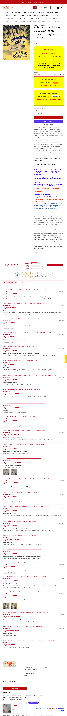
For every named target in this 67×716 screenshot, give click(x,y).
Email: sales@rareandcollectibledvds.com (14, 697)
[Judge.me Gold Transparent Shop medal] (30, 275)
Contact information (50, 715)
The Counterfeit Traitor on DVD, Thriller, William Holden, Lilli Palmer (26, 444)
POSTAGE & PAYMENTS (29, 673)
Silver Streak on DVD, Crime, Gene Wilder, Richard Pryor (22, 360)
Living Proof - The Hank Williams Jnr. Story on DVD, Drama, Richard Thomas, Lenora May (31, 375)
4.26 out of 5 (15, 264)
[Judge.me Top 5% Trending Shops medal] (50, 275)
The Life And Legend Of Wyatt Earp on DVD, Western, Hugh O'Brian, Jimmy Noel (28, 592)
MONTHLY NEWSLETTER (29, 667)
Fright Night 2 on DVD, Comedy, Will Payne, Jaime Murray (22, 492)
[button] (55, 7)
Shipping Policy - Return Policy (51, 664)
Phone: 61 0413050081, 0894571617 (12, 699)
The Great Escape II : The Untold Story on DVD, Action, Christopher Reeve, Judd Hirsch (31, 478)
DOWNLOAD (55, 96)
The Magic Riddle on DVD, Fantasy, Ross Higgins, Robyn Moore (24, 549)
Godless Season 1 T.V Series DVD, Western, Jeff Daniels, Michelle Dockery (27, 303)
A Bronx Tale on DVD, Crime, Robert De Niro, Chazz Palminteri (24, 458)
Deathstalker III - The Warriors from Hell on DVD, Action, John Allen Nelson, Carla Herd (31, 640)
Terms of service (42, 715)
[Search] (34, 7)
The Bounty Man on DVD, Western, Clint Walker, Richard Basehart (25, 346)
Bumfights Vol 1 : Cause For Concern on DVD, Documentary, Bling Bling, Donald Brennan (31, 332)
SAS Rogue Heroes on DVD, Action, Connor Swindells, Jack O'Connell (26, 430)
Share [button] (36, 252)
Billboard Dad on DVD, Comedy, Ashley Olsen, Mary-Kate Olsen (24, 318)
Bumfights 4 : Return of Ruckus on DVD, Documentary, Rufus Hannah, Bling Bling (29, 289)
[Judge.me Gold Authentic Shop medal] (24, 275)
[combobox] (23, 7)
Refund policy (27, 715)
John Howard (43, 158)
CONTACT (26, 675)
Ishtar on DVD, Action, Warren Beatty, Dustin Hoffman (21, 535)
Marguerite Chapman (53, 158)
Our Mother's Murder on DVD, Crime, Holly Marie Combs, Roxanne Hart (26, 576)
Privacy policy (34, 715)
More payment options (48, 124)
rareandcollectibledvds (11, 715)
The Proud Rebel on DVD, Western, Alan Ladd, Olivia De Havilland (24, 626)
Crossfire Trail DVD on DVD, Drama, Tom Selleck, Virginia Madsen (24, 389)
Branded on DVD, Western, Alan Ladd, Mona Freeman (21, 521)
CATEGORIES (27, 664)
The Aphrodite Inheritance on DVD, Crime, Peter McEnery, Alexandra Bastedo (28, 506)
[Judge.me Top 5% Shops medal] (44, 275)
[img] (12, 264)
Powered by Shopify (20, 715)
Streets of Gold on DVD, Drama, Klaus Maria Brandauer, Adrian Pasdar (26, 403)
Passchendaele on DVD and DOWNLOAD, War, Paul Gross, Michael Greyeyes (27, 612)
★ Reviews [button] (65, 359)
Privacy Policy (47, 667)
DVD (55, 82)
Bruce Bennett (38, 160)
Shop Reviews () (23, 282)
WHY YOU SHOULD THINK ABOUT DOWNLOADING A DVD (31, 670)
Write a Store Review (55, 265)
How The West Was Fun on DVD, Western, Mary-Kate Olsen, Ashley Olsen (27, 416)
